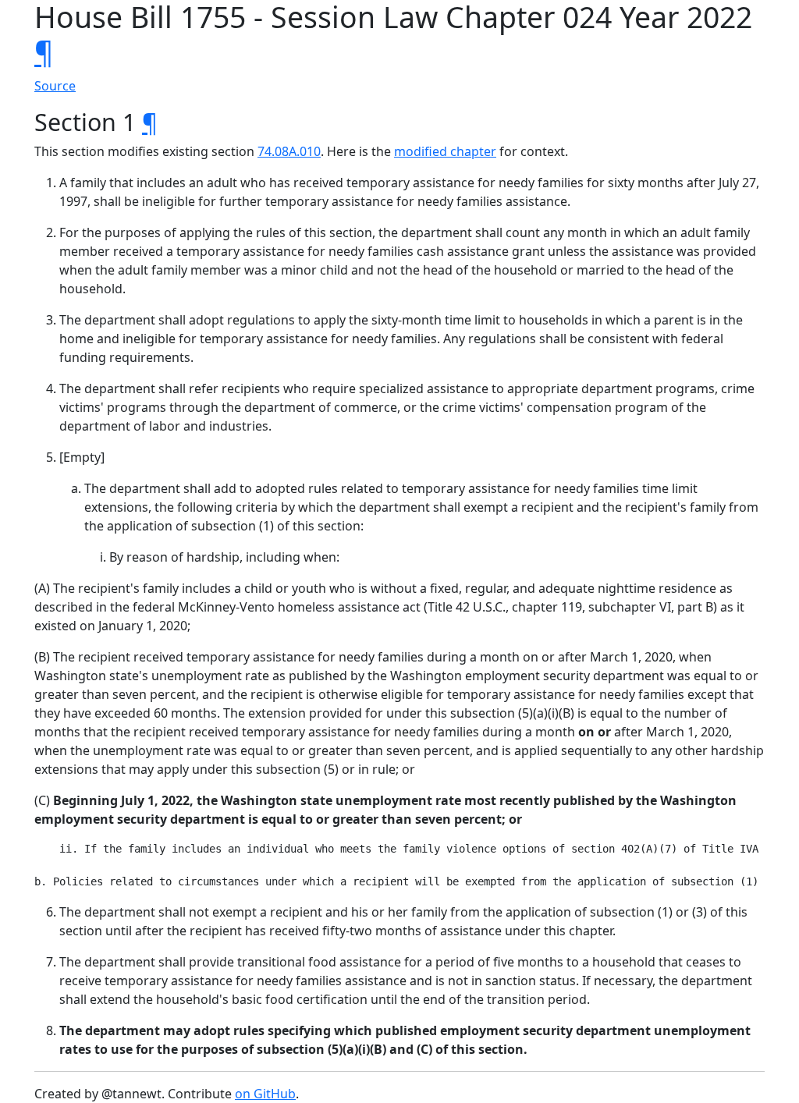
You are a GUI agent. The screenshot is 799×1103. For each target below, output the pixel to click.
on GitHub (265, 1093)
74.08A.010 (289, 151)
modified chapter (445, 151)
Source (55, 85)
